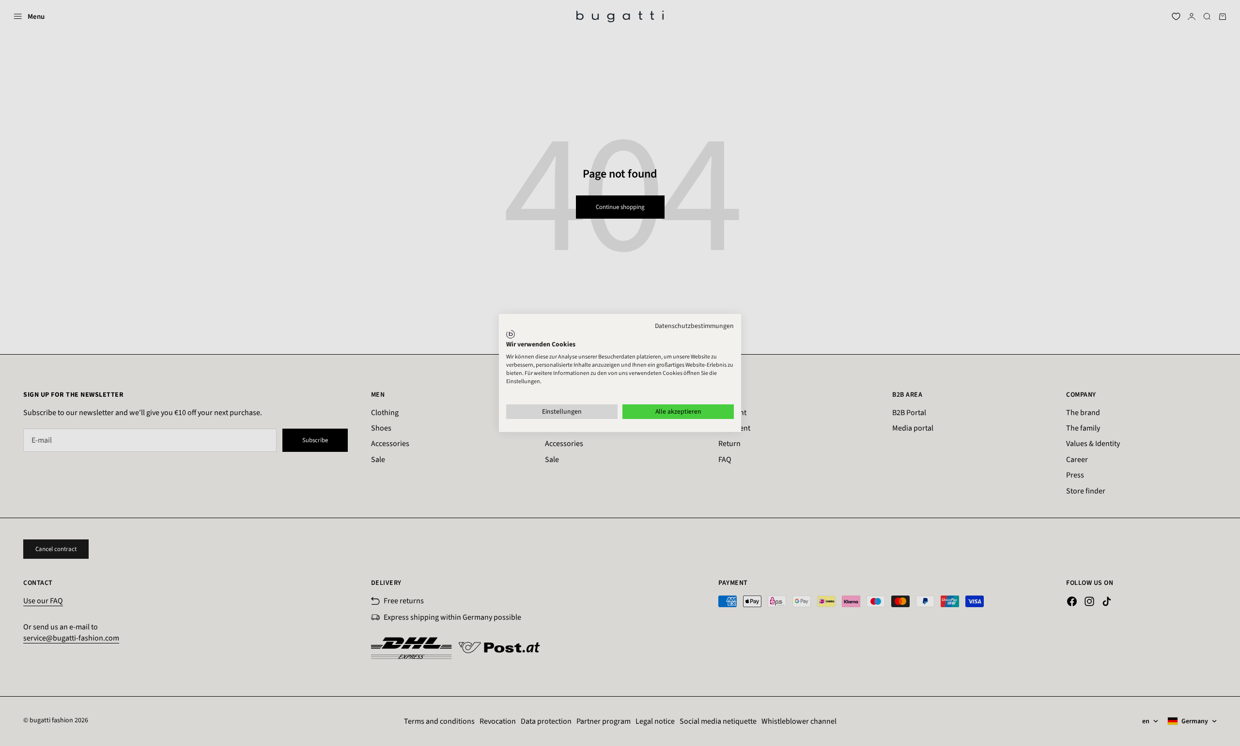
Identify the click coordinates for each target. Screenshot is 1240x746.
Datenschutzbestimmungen (694, 326)
